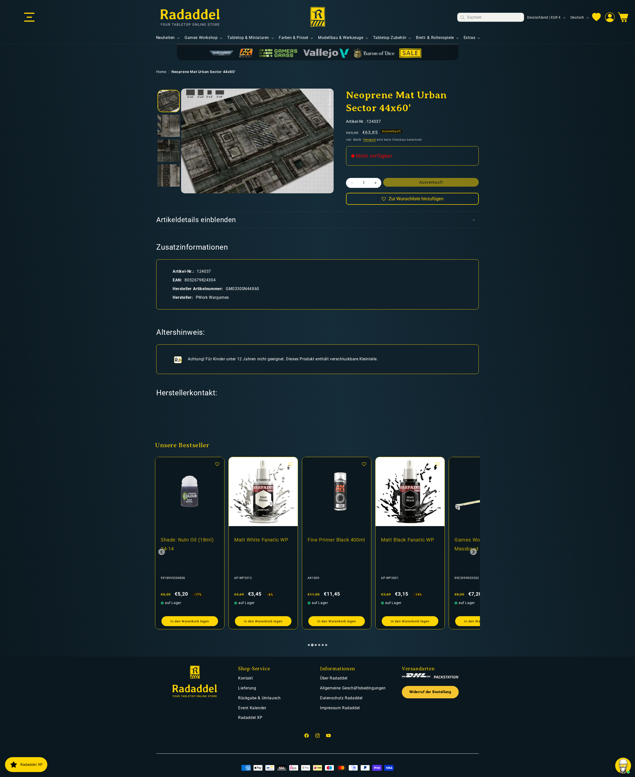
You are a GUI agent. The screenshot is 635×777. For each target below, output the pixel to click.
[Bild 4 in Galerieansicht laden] (169, 175)
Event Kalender (252, 708)
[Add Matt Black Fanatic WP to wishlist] (364, 464)
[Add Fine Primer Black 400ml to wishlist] (290, 464)
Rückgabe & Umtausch (259, 698)
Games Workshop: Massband (402, 544)
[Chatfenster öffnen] (623, 766)
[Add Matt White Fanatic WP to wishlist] (217, 464)
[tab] (309, 645)
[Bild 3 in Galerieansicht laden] (169, 150)
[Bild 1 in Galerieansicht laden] (169, 101)
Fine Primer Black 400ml (263, 540)
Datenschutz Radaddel (341, 698)
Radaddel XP (250, 717)
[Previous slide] (161, 551)
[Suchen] (462, 17)
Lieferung (247, 688)
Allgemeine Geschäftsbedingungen (353, 688)
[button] (29, 17)
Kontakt (245, 678)
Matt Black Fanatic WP (334, 540)
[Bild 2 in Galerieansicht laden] (169, 126)
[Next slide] (473, 551)
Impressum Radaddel (340, 708)
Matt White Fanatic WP (188, 540)
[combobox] (490, 17)
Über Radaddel (334, 678)
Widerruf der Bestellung (430, 692)
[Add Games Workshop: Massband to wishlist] (437, 464)
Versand (369, 139)
